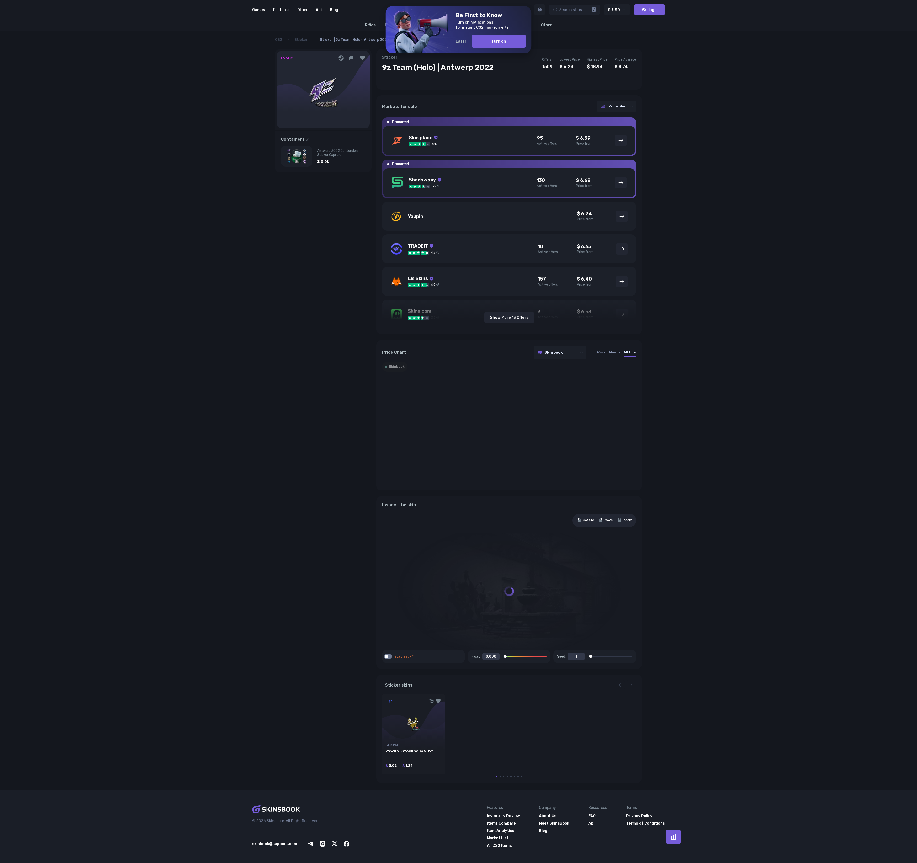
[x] (335, 844)
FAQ (592, 816)
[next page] (631, 685)
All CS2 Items (499, 845)
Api (319, 9)
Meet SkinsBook (554, 823)
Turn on (498, 41)
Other (302, 9)
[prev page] (620, 685)
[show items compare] (673, 837)
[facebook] (346, 844)
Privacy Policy (639, 816)
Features (281, 9)
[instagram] (323, 844)
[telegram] (311, 844)
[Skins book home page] (301, 809)
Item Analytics (500, 830)
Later (461, 41)
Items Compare (501, 823)
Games (258, 9)
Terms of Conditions (645, 823)
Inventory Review (503, 816)
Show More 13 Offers (509, 317)
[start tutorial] (539, 9)
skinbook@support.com (274, 844)
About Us (547, 816)
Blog (334, 9)
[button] (362, 58)
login (653, 9)
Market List (497, 838)
